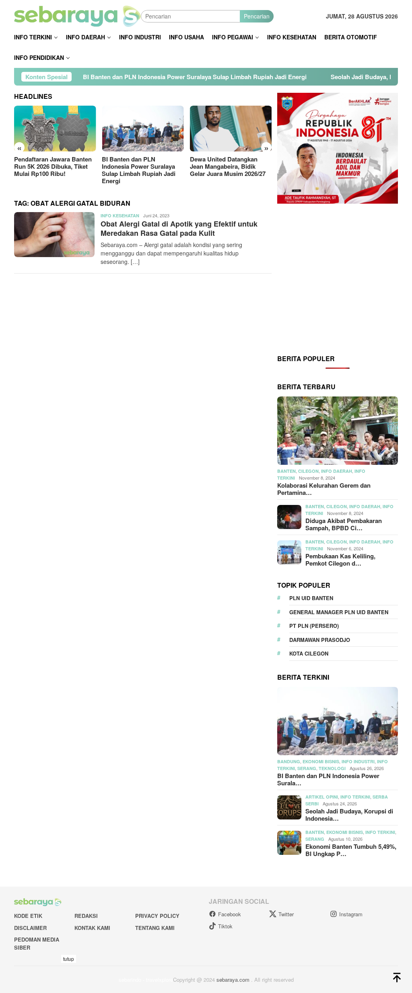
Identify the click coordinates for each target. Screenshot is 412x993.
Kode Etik (28, 915)
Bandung (288, 761)
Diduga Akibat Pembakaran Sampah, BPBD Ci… (343, 524)
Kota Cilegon (308, 653)
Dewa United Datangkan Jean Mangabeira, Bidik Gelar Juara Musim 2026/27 (228, 166)
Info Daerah (336, 471)
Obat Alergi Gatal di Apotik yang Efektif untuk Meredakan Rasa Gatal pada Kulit (179, 228)
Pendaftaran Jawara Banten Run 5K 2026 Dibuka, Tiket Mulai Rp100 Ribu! (53, 166)
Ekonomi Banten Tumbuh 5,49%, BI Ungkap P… (350, 850)
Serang (306, 768)
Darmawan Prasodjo (319, 640)
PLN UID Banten (311, 598)
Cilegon (308, 471)
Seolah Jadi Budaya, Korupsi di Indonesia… (349, 814)
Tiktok (225, 926)
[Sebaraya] (77, 15)
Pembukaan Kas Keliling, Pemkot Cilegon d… (340, 559)
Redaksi (86, 915)
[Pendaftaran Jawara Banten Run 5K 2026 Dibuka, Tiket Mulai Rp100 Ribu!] (55, 128)
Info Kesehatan (120, 215)
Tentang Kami (155, 928)
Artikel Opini (321, 797)
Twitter (286, 914)
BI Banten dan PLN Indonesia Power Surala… (328, 779)
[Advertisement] (337, 278)
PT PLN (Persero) (314, 625)
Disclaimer (30, 928)
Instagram (351, 914)
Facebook (229, 914)
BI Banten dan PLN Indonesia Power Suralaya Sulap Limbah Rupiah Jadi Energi (158, 76)
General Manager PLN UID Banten (338, 612)
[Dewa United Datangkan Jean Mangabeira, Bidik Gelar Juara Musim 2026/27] (231, 128)
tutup (68, 958)
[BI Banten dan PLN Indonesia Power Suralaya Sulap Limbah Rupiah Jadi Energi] (142, 128)
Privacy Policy (157, 915)
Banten (286, 471)
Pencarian (257, 16)
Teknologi (332, 768)
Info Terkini (355, 797)
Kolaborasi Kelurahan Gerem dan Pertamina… (324, 489)
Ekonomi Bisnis (321, 761)
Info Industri (358, 761)
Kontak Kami (92, 928)
